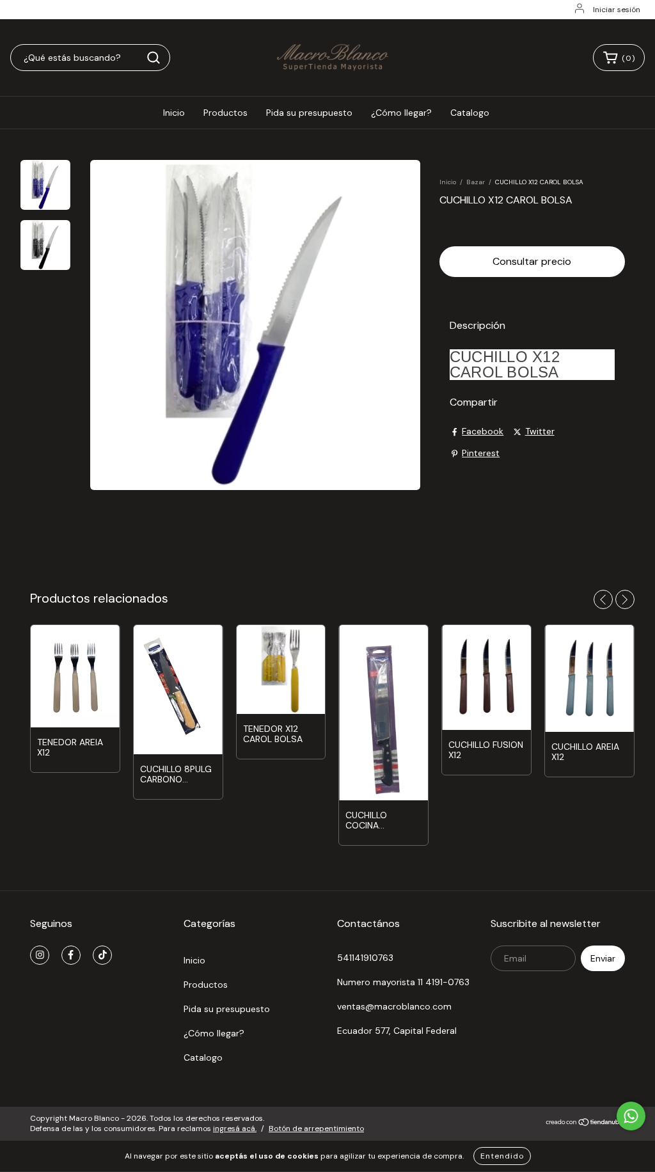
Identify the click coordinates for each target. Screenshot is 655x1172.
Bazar (475, 182)
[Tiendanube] (585, 1123)
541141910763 (365, 957)
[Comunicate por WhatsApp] (631, 1116)
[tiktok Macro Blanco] (102, 955)
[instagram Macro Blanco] (39, 955)
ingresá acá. (234, 1128)
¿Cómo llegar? (401, 112)
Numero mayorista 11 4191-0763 (403, 982)
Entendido (502, 1156)
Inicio (174, 112)
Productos (225, 112)
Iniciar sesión (616, 9)
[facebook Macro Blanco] (71, 955)
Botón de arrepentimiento (316, 1128)
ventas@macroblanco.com (394, 1006)
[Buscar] (153, 57)
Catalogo (469, 112)
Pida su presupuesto (309, 112)
